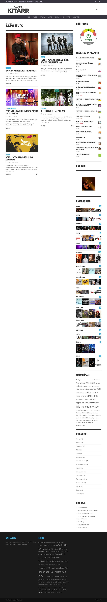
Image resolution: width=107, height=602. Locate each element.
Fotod (29, 17)
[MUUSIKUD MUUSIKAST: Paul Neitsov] (92, 258)
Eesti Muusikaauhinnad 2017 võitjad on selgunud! (22, 112)
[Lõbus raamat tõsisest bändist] (85, 228)
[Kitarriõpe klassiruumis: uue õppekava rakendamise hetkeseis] (79, 237)
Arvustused (76, 17)
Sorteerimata (79, 330)
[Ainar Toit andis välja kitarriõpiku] (85, 271)
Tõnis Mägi (88, 420)
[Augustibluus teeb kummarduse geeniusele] (85, 348)
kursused (78, 410)
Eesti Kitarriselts (82, 507)
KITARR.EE (9, 116)
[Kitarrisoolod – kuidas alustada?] (92, 313)
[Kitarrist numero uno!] (92, 228)
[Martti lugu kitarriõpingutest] (85, 313)
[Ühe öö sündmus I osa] (98, 210)
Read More (8, 83)
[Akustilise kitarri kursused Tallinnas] (98, 282)
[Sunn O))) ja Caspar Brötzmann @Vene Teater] (79, 247)
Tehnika (57, 17)
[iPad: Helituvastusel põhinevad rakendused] (98, 337)
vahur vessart (80, 423)
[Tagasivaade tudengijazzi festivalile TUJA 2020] (92, 348)
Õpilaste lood (79, 307)
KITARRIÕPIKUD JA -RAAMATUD (83, 399)
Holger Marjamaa (80, 389)
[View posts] (7, 108)
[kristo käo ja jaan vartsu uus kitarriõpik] (79, 282)
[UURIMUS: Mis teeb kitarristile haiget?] (92, 219)
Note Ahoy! (81, 522)
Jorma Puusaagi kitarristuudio (86, 516)
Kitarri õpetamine (80, 266)
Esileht (78, 233)
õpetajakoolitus (80, 425)
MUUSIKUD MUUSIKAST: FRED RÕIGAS (21, 70)
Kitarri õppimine (80, 277)
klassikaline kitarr (92, 403)
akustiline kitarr (88, 380)
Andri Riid (90, 382)
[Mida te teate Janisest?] (98, 228)
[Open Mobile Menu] (99, 9)
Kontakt (36, 1)
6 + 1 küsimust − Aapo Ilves (53, 110)
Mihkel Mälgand (86, 413)
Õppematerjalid (80, 320)
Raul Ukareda (97, 415)
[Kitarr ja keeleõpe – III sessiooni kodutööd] (92, 237)
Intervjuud (42, 17)
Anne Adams (10, 73)
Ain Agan (78, 380)
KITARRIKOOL (92, 396)
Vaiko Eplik (89, 423)
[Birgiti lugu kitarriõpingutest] (79, 313)
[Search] (99, 1)
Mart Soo (45, 580)
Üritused (78, 342)
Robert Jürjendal (92, 418)
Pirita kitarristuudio (83, 524)
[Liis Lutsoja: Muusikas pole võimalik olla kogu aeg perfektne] (98, 247)
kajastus (85, 392)
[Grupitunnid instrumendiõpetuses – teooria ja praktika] (98, 271)
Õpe (63, 17)
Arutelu (69, 17)
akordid (83, 380)
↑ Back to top (98, 600)
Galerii (10, 108)
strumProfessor (30, 1)
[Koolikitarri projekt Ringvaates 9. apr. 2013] (85, 237)
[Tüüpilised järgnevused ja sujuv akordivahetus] (79, 324)
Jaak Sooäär (92, 389)
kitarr (89, 392)
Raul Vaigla (78, 418)
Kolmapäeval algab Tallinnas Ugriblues (19, 158)
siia (26, 544)
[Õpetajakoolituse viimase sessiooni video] (98, 301)
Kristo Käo (45, 65)
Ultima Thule (95, 420)
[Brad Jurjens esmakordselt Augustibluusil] (79, 362)
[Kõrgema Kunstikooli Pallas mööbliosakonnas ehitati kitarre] (79, 292)
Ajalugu (50, 17)
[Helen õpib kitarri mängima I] (98, 313)
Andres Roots (80, 383)
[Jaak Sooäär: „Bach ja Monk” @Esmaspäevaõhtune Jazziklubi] (85, 247)
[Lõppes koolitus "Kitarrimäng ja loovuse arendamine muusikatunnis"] (92, 301)
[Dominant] (85, 324)
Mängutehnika (80, 415)
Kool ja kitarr (80, 297)
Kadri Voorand (58, 554)
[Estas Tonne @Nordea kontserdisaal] (92, 247)
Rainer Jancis (89, 415)
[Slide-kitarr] (98, 292)
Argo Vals (97, 383)
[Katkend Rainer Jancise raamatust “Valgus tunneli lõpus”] (85, 210)
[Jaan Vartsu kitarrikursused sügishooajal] (85, 282)
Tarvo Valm (51, 587)
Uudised (35, 17)
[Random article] (95, 1)
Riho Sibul (85, 418)
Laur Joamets (85, 410)
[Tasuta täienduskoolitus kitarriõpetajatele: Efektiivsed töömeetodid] (79, 271)
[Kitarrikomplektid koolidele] (98, 237)
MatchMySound (22, 1)
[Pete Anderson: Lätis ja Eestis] (79, 210)
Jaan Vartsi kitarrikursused (85, 513)
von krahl (95, 422)
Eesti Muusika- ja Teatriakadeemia (87, 510)
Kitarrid (78, 288)
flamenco (97, 386)
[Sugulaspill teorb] (79, 337)
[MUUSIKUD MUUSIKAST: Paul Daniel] (85, 258)
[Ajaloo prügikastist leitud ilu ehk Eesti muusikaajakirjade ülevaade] (92, 210)
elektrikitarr (80, 386)
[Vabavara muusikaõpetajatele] (85, 301)
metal (80, 413)
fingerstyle (92, 386)
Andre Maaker (96, 380)
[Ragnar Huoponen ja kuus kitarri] (85, 292)
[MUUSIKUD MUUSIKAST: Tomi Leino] (79, 258)
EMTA (86, 386)
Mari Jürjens (93, 410)
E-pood (41, 1)
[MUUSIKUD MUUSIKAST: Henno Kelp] (98, 258)
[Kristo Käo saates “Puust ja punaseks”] (98, 219)
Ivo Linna (87, 389)
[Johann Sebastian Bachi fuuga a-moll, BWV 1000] (98, 324)
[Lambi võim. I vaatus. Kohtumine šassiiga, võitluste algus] (92, 337)
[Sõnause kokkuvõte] (85, 219)
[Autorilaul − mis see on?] (92, 324)
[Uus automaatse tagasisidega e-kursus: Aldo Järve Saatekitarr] (92, 282)
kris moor (81, 406)
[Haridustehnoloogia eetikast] (92, 271)
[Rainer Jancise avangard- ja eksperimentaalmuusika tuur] (79, 348)
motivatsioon (95, 413)
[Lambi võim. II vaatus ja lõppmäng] (85, 337)
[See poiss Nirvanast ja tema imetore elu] (79, 228)
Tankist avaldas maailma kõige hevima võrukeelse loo (55, 61)
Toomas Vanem (82, 420)
